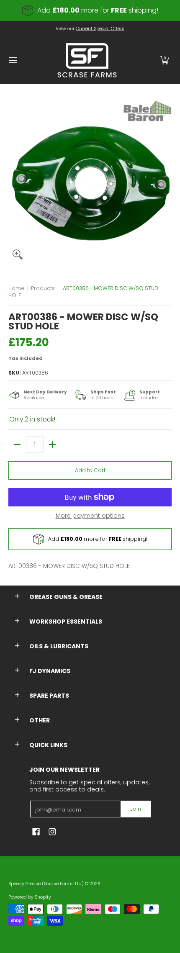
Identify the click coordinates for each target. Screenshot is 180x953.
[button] (164, 60)
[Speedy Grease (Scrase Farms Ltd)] (87, 60)
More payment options (90, 516)
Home (16, 288)
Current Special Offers (100, 29)
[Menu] (12, 60)
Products (43, 288)
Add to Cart (90, 470)
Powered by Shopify (29, 897)
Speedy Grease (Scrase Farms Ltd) (46, 884)
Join (135, 808)
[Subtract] (17, 444)
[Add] (52, 444)
